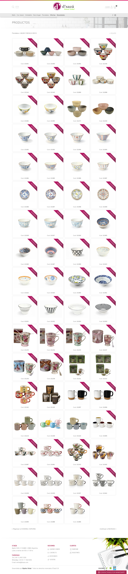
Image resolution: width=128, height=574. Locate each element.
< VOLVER (112, 33)
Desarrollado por (21, 568)
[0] (114, 6)
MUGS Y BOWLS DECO (28, 33)
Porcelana (15, 33)
